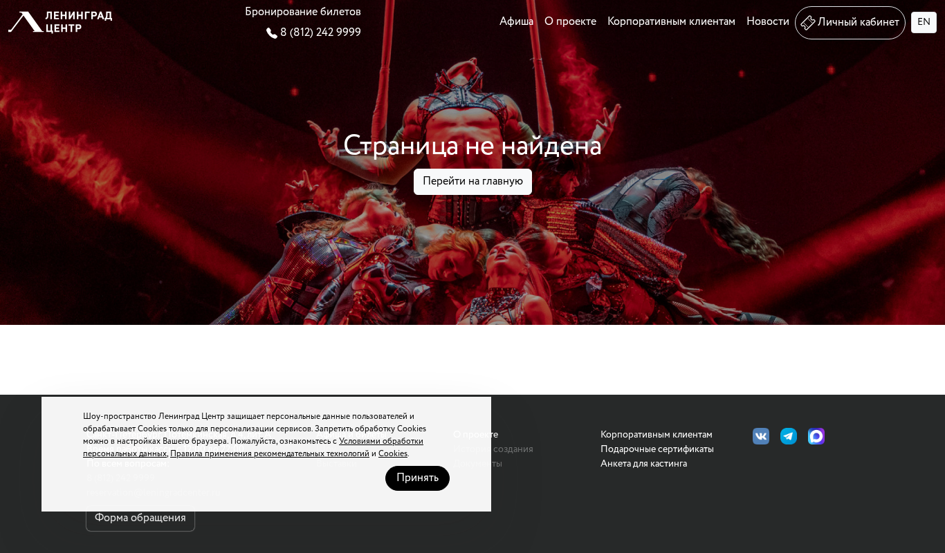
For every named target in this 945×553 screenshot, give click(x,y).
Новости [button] (767, 22)
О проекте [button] (570, 22)
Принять (417, 478)
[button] (60, 22)
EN (923, 22)
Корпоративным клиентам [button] (671, 22)
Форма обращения (140, 518)
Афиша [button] (516, 22)
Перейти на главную (473, 181)
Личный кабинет (858, 22)
